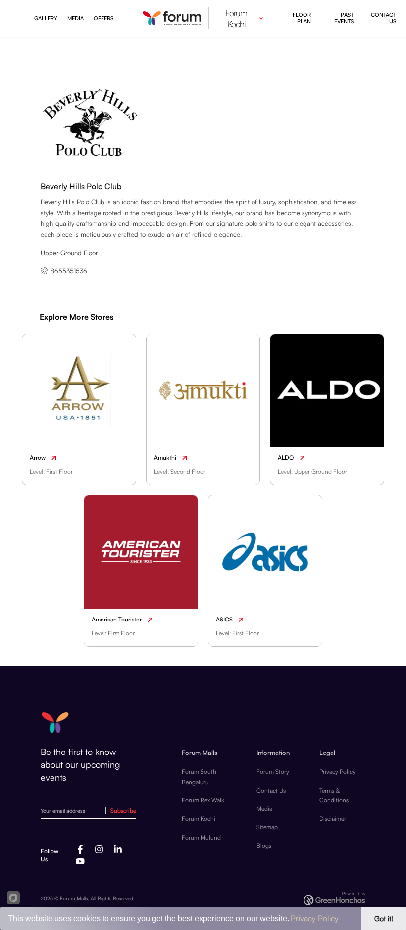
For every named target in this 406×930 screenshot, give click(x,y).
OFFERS (103, 18)
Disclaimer (332, 818)
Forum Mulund (201, 837)
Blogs (263, 845)
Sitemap (267, 827)
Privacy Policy (337, 771)
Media (75, 18)
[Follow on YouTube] (80, 861)
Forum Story (272, 771)
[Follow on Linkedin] (117, 849)
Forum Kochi (198, 818)
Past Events (344, 18)
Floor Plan (302, 18)
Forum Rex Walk (203, 800)
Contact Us (383, 18)
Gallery (45, 18)
